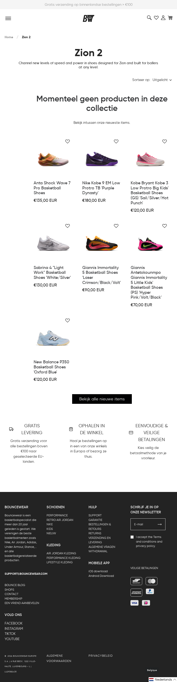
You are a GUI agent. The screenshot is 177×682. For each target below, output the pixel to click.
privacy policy (145, 546)
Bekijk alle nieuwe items (102, 399)
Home (9, 37)
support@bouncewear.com (26, 574)
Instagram (14, 629)
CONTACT (11, 594)
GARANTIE (95, 520)
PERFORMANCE (57, 515)
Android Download (101, 576)
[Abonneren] (159, 524)
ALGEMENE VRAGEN (101, 547)
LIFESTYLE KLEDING (60, 562)
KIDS (50, 529)
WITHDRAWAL (97, 551)
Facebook (14, 623)
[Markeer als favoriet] (67, 141)
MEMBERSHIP (13, 598)
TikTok (10, 634)
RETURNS (94, 533)
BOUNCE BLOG (15, 585)
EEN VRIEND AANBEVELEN (22, 603)
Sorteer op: (141, 80)
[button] (163, 679)
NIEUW (51, 533)
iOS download (98, 571)
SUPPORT (95, 515)
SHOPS (9, 589)
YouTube (12, 639)
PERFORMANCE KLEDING (63, 558)
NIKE (50, 524)
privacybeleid (100, 655)
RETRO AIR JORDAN (60, 520)
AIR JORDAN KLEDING (61, 553)
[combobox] (162, 80)
